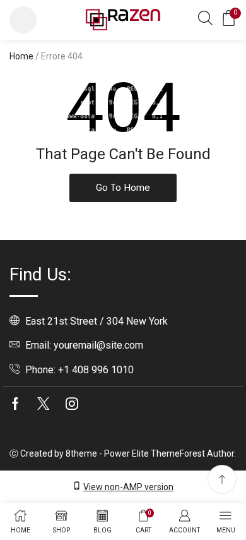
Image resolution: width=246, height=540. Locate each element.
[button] (23, 19)
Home (21, 56)
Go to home (123, 187)
